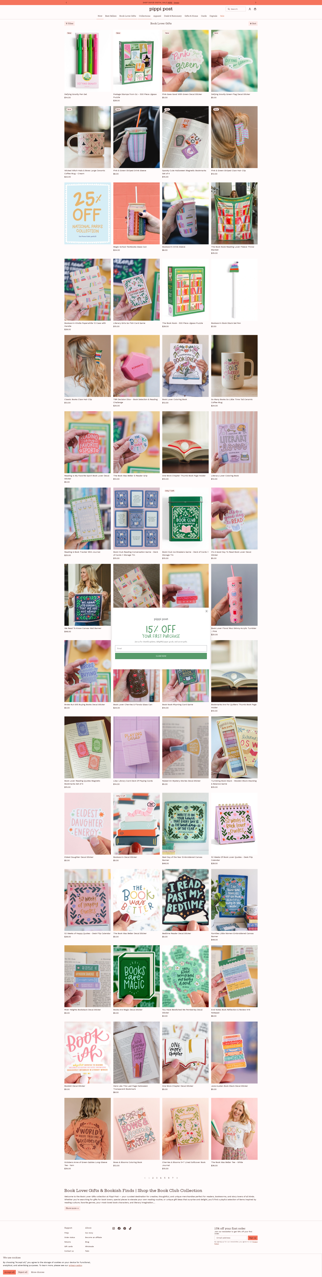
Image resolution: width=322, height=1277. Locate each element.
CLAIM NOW (161, 656)
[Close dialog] (206, 611)
